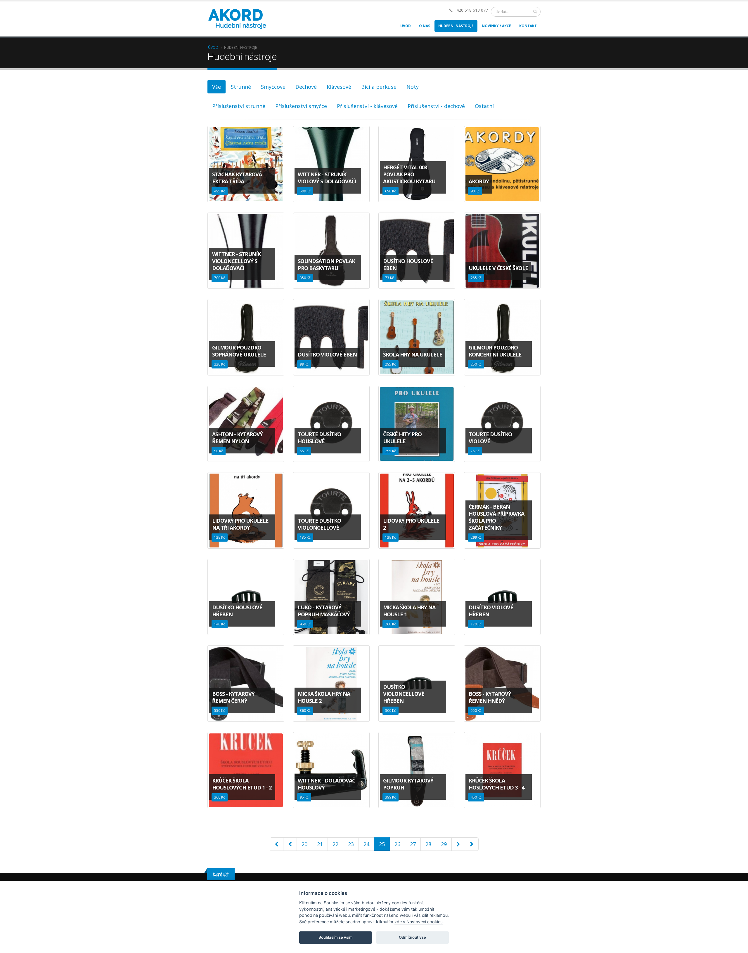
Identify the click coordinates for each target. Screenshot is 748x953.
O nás (424, 25)
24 (366, 844)
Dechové (306, 86)
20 (304, 844)
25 (382, 844)
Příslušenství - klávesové (367, 105)
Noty (412, 86)
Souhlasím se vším (335, 937)
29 (444, 844)
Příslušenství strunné (238, 105)
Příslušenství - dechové (436, 105)
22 (335, 844)
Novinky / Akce (496, 25)
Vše (216, 86)
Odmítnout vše (412, 937)
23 (351, 844)
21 (320, 844)
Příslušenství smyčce (301, 105)
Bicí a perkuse (378, 86)
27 (413, 844)
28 (428, 844)
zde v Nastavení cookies (418, 921)
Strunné (241, 86)
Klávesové (339, 86)
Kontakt (528, 25)
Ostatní (484, 105)
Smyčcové (273, 86)
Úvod (405, 25)
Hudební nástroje (456, 25)
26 (397, 844)
